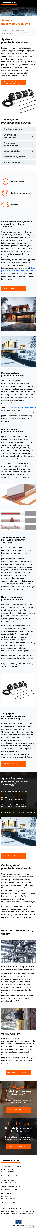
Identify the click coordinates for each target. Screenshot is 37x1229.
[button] (30, 1225)
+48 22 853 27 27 (10, 1183)
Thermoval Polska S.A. (19, 1209)
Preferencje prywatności (9, 1211)
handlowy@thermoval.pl (9, 1176)
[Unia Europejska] (18, 1223)
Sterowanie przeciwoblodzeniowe (18, 812)
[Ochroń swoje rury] (18, 1019)
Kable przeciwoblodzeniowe (12, 798)
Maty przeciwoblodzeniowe (15, 791)
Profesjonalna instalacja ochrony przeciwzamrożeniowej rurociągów (18, 967)
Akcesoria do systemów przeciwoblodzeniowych (13, 806)
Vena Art (30, 1214)
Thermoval (4, 30)
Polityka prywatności (27, 1211)
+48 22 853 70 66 (10, 1189)
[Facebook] (6, 1203)
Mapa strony (5, 1214)
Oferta (22, 30)
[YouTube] (14, 1203)
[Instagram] (10, 1203)
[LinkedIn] (2, 1203)
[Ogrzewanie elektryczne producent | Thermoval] (10, 1161)
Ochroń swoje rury (10, 1034)
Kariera (14, 1214)
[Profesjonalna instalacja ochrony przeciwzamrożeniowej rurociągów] (18, 951)
